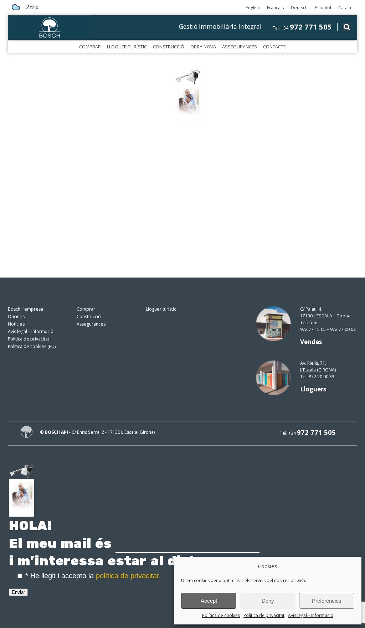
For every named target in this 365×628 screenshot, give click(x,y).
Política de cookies (221, 615)
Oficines (16, 316)
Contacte (274, 46)
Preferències (326, 601)
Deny (268, 601)
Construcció (168, 46)
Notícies (16, 324)
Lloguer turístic (127, 46)
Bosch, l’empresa (25, 309)
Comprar (90, 46)
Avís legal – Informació (310, 615)
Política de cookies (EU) (32, 346)
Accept (209, 601)
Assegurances (239, 46)
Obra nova (203, 46)
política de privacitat (127, 576)
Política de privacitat (263, 615)
